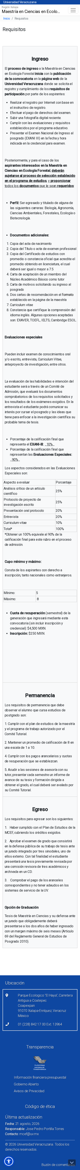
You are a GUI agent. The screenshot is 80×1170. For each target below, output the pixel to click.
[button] (8, 1161)
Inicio (6, 18)
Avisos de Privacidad (29, 1091)
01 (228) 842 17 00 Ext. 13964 (40, 1024)
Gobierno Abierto (26, 1084)
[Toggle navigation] (73, 10)
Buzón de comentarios (58, 1165)
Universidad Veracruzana (19, 2)
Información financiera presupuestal (40, 1077)
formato (68, 295)
